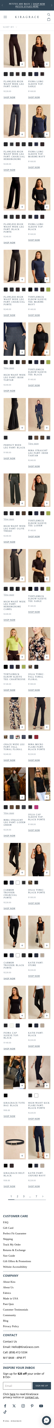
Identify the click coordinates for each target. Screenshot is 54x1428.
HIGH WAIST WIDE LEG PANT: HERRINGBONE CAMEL (15, 606)
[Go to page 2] (43, 1196)
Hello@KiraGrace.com (25, 1347)
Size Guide (9, 1255)
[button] (46, 1420)
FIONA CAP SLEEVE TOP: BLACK (11, 1035)
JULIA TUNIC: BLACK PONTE (36, 891)
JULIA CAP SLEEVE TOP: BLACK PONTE (36, 817)
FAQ (5, 1222)
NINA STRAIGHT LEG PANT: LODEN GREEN (15, 822)
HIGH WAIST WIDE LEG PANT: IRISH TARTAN (15, 377)
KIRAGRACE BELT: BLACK (14, 1174)
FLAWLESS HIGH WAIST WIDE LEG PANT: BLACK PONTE (14, 228)
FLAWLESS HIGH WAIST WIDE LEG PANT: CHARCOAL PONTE (14, 301)
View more (9, 368)
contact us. (32, 1397)
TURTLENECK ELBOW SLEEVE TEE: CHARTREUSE (15, 677)
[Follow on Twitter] (14, 1406)
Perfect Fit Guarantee (14, 1233)
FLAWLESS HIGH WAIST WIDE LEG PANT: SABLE (14, 84)
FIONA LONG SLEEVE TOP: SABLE (36, 84)
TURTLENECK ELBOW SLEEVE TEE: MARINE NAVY (37, 301)
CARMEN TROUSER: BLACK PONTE (14, 965)
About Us (8, 1287)
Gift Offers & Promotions (17, 1261)
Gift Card (8, 1227)
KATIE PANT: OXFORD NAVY (37, 1174)
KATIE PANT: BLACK (36, 1034)
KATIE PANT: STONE (36, 964)
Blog (5, 1320)
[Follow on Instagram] (23, 1406)
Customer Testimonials (15, 1309)
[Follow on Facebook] (5, 1406)
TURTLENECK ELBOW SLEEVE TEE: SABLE (37, 599)
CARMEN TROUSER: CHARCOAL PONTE (10, 894)
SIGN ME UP (42, 1385)
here (12, 1394)
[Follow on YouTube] (41, 1406)
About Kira (9, 1281)
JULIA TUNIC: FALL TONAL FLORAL (36, 677)
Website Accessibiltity (15, 1266)
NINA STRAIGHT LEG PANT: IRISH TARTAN (38, 453)
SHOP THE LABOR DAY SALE (34, 6)
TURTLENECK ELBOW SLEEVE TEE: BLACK (37, 372)
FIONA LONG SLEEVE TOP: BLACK (36, 227)
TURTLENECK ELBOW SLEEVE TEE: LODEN (37, 523)
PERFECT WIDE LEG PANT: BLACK (14, 446)
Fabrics (7, 1292)
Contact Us (10, 1341)
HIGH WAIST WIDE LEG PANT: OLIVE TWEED (15, 528)
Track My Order (12, 1244)
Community (9, 1315)
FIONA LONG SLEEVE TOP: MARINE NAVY (36, 154)
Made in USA (10, 1298)
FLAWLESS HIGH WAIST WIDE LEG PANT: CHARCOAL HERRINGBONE (14, 156)
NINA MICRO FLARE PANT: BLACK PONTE (36, 747)
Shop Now (9, 97)
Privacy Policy (11, 1326)
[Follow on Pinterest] (32, 1406)
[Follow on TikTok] (5, 1412)
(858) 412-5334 (18, 1352)
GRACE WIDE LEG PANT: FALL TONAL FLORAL (14, 747)
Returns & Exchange (14, 1250)
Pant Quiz (8, 1304)
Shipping (8, 1238)
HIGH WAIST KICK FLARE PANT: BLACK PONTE (39, 1105)
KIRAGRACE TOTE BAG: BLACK (14, 1104)
